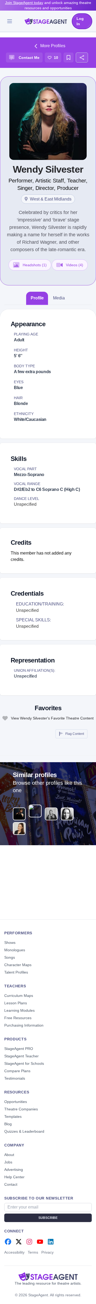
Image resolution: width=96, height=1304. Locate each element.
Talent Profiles (16, 972)
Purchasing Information (23, 1025)
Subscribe (48, 1218)
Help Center (14, 1177)
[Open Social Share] (82, 58)
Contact (10, 1184)
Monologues (14, 950)
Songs (9, 957)
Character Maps (17, 965)
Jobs (8, 1162)
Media (59, 298)
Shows (9, 942)
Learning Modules (19, 1010)
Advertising (13, 1169)
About (9, 1155)
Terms (33, 1252)
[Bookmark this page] (68, 58)
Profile (37, 298)
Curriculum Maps (18, 995)
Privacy (47, 1252)
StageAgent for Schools (24, 1063)
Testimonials (14, 1078)
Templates (13, 1116)
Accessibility (14, 1252)
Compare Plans (17, 1071)
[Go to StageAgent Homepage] (48, 1276)
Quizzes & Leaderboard (24, 1131)
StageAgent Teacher (21, 1056)
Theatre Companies (21, 1109)
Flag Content (74, 734)
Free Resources (17, 1018)
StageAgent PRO (18, 1048)
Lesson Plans (15, 1003)
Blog (8, 1124)
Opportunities (15, 1102)
